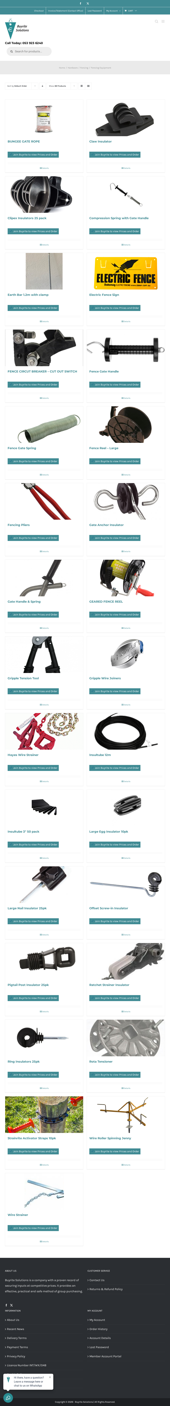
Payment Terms (17, 1347)
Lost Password (99, 1347)
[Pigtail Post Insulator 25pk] (44, 961)
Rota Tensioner (101, 1061)
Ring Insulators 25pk (24, 1061)
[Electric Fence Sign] (126, 271)
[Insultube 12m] (126, 731)
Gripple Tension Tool (23, 678)
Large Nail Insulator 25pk (27, 908)
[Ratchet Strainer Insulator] (126, 961)
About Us (13, 1320)
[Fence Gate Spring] (44, 424)
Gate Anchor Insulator (106, 525)
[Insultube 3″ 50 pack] (44, 808)
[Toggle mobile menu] (163, 21)
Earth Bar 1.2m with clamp (28, 295)
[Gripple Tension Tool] (44, 654)
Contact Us (96, 1280)
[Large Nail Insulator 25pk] (44, 884)
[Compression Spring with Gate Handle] (126, 194)
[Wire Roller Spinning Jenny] (126, 1114)
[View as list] (88, 86)
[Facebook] (6, 1305)
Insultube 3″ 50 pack (23, 831)
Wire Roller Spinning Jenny (110, 1138)
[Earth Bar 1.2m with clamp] (44, 271)
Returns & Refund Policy (106, 1289)
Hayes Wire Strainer (23, 755)
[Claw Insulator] (126, 118)
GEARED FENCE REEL (106, 601)
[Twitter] (11, 1305)
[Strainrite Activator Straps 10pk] (44, 1114)
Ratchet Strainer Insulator (109, 985)
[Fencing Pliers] (44, 501)
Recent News (15, 1329)
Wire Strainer (18, 1215)
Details (45, 168)
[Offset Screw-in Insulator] (126, 884)
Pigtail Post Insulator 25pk (28, 985)
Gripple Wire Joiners (105, 678)
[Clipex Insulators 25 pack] (44, 194)
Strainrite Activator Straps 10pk (32, 1138)
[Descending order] (42, 86)
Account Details (100, 1338)
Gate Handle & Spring (24, 601)
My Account (97, 1320)
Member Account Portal (105, 1356)
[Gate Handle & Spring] (44, 578)
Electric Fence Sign (104, 295)
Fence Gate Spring (22, 448)
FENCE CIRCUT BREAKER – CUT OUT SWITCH (42, 371)
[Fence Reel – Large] (126, 424)
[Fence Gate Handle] (126, 348)
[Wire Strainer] (44, 1191)
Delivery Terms (17, 1338)
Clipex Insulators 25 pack (27, 218)
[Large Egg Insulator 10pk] (126, 808)
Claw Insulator (100, 141)
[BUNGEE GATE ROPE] (44, 118)
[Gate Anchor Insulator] (126, 501)
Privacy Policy (16, 1356)
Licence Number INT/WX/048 (26, 1365)
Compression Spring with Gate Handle (119, 218)
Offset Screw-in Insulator (108, 908)
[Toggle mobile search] (156, 21)
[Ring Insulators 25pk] (44, 1038)
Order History (98, 1329)
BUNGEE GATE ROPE (24, 141)
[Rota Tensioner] (126, 1038)
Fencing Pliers (19, 525)
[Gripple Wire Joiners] (126, 654)
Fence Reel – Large (103, 448)
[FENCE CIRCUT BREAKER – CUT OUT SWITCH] (44, 348)
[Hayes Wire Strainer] (44, 731)
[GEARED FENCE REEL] (126, 578)
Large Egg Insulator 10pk (108, 831)
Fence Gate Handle (104, 371)
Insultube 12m (100, 755)
